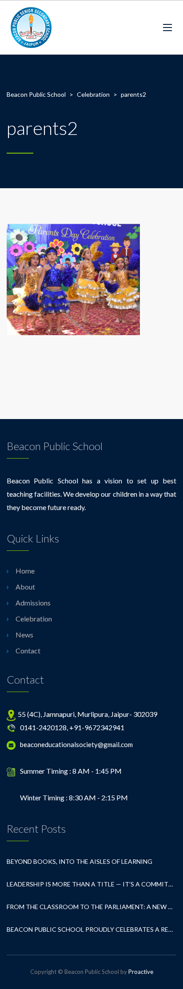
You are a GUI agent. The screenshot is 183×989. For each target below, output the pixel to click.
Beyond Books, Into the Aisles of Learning (79, 861)
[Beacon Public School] (31, 27)
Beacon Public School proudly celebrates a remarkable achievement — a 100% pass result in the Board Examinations (91, 929)
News (24, 634)
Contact (28, 650)
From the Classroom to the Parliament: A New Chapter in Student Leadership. (91, 906)
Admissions (33, 602)
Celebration (34, 618)
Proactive (140, 971)
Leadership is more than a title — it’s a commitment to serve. (91, 884)
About (25, 586)
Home (25, 570)
